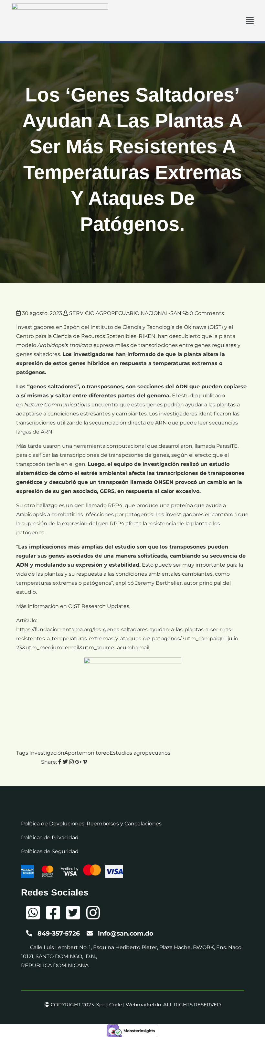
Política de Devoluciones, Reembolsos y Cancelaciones (91, 824)
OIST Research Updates (98, 606)
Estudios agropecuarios (140, 753)
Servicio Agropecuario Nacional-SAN (125, 313)
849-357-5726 (58, 933)
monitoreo (96, 753)
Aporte (73, 753)
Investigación (46, 753)
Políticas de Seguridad (50, 851)
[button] (250, 20)
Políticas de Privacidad (50, 837)
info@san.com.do (125, 933)
